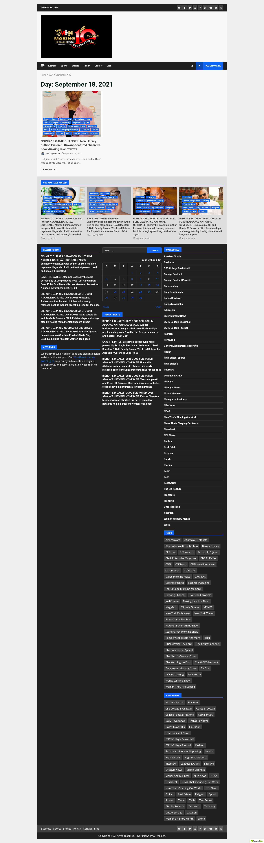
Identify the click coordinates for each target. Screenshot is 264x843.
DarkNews (143, 835)
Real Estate (49, 133)
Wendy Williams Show (177, 680)
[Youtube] (215, 7)
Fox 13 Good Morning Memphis (183, 589)
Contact (98, 66)
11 (157, 279)
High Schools (49, 126)
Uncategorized (172, 506)
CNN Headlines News (203, 564)
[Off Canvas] (42, 65)
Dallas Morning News (177, 576)
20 (115, 291)
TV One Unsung (174, 674)
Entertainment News (82, 119)
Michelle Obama (190, 607)
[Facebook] (184, 7)
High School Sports (81, 123)
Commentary (65, 119)
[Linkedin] (205, 7)
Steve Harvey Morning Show (181, 631)
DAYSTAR (200, 576)
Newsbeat (169, 429)
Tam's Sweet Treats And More (182, 637)
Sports (64, 66)
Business (52, 66)
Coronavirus (172, 570)
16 (140, 285)
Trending (64, 208)
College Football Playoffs (177, 280)
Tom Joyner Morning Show (180, 668)
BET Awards (187, 552)
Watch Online (213, 66)
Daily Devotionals (173, 292)
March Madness (173, 393)
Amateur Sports (50, 119)
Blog (109, 66)
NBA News (92, 126)
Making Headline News (196, 601)
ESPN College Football (176, 327)
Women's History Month (54, 211)
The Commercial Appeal (179, 650)
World (167, 524)
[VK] (210, 7)
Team (167, 471)
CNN (168, 564)
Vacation (94, 133)
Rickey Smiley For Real (178, 619)
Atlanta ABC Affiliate (195, 540)
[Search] (192, 66)
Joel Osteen (172, 601)
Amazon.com (172, 540)
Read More (49, 169)
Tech (166, 477)
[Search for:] (124, 250)
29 (132, 298)
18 (157, 285)
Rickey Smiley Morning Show (181, 625)
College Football (173, 274)
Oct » (159, 306)
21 (123, 291)
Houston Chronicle (200, 595)
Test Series (170, 483)
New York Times (203, 613)
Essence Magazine (198, 582)
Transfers (169, 494)
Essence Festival (174, 582)
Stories (75, 66)
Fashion (168, 333)
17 (149, 285)
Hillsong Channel (175, 595)
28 (123, 298)
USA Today (194, 674)
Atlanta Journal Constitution (181, 546)
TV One (205, 668)
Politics (95, 130)
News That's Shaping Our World (64, 130)
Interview (169, 369)
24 (149, 291)
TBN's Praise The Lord (178, 644)
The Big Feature (81, 133)
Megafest (170, 607)
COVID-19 (189, 570)
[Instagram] (221, 7)
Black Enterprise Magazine (180, 558)
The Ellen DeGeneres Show (180, 656)
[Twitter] (195, 7)
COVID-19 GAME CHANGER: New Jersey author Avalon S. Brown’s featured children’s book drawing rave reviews (72, 114)
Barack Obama (210, 546)
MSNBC (208, 607)
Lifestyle (61, 126)
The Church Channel (208, 644)
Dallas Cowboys (172, 298)
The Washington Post (178, 662)
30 (140, 298)
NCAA (46, 130)
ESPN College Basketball (177, 322)
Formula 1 (169, 339)
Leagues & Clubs (173, 375)
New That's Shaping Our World (180, 417)
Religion (59, 133)
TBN (207, 637)
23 (140, 291)
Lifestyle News (50, 201)
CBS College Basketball (177, 268)
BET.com (170, 552)
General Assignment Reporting (57, 123)
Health (87, 66)
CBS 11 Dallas (208, 558)
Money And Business (76, 126)
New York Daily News (177, 613)
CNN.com (180, 564)
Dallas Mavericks (173, 304)
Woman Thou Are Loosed (180, 686)
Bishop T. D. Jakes (208, 552)
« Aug (105, 306)
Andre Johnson (52, 153)
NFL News (85, 130)
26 (106, 298)
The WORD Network (206, 662)
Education (58, 197)
